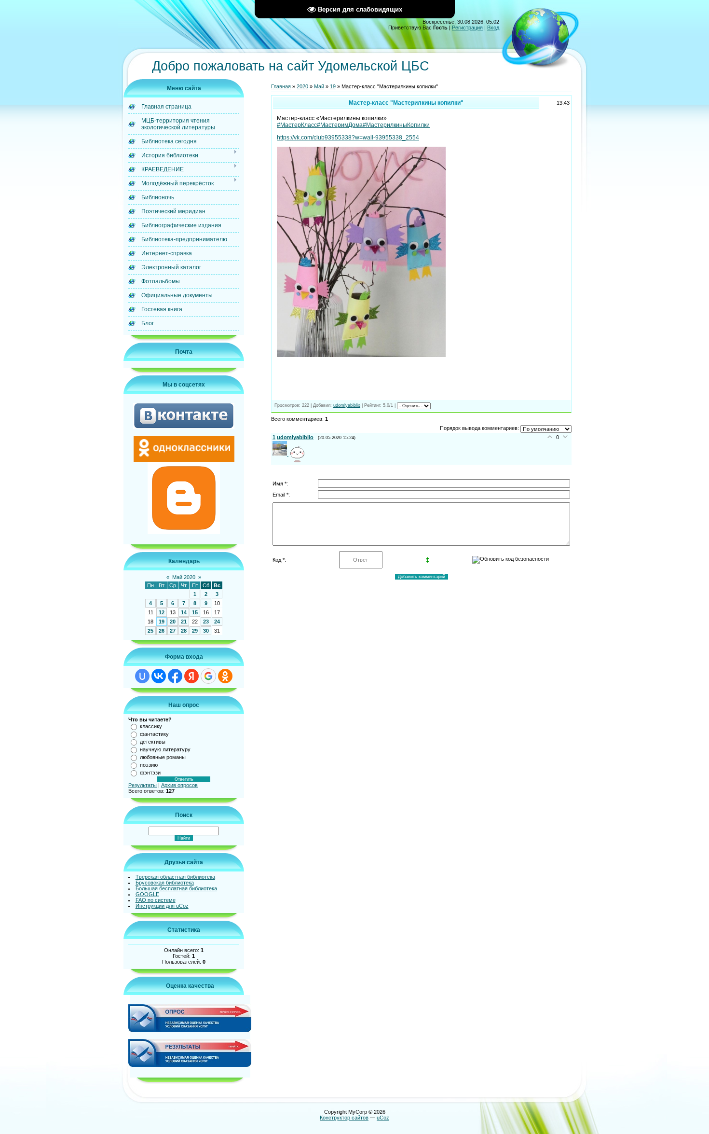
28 (184, 631)
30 (206, 631)
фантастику (154, 734)
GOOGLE (147, 894)
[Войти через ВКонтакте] (158, 676)
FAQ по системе (156, 900)
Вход (493, 27)
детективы (152, 742)
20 (173, 621)
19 (161, 621)
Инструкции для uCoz (162, 906)
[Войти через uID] (142, 676)
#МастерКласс (297, 125)
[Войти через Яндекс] (191, 676)
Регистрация (467, 27)
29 (195, 631)
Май (319, 86)
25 (150, 631)
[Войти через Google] (208, 676)
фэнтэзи (150, 772)
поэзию (149, 765)
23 (206, 621)
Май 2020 (183, 577)
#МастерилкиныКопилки (396, 125)
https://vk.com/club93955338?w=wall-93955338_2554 (348, 137)
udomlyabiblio (346, 405)
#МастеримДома (340, 125)
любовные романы (163, 757)
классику (151, 726)
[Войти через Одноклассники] (225, 676)
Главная (281, 86)
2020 (302, 86)
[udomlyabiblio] (281, 453)
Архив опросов (179, 785)
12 (161, 612)
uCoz (383, 1117)
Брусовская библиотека (165, 882)
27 (173, 631)
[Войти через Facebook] (175, 676)
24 (217, 621)
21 (184, 621)
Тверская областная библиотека (175, 877)
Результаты (142, 785)
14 (184, 612)
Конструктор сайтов (344, 1117)
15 (195, 612)
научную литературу (165, 749)
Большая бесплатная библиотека (176, 888)
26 (161, 631)
